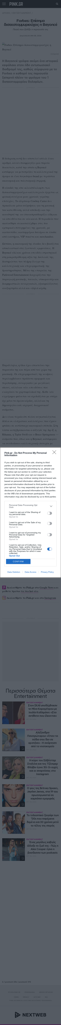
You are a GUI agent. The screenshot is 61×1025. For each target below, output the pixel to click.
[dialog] (30, 512)
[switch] (49, 513)
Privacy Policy (47, 572)
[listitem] (30, 506)
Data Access (30, 572)
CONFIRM (18, 561)
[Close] (55, 453)
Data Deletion (13, 572)
